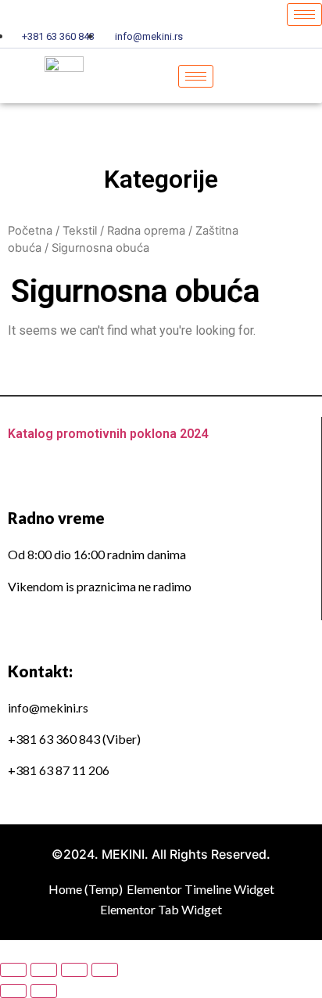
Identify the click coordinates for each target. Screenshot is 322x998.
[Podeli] (43, 970)
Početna (30, 231)
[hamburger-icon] (304, 14)
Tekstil (80, 231)
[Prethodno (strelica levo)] (13, 991)
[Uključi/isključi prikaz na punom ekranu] (74, 970)
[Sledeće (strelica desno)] (43, 991)
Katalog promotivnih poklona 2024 (108, 433)
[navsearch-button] (282, 76)
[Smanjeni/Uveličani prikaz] (104, 970)
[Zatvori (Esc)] (13, 970)
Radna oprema (146, 231)
